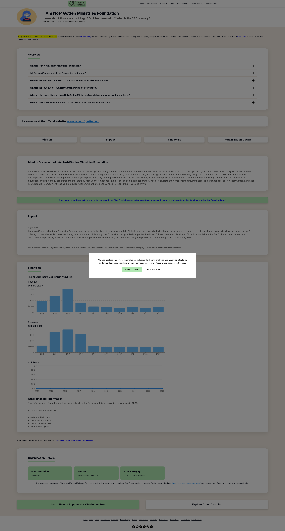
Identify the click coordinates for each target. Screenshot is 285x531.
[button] (142, 265)
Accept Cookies (132, 269)
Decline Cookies (153, 269)
